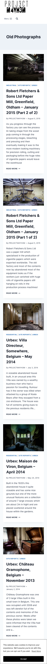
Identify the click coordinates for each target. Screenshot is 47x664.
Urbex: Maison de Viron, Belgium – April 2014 (21, 466)
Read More (36, 651)
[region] (23, 651)
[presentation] (23, 67)
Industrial (11, 85)
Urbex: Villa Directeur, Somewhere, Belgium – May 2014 (19, 351)
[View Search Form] (17, 18)
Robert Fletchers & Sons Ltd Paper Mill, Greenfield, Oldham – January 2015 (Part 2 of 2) (23, 102)
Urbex (34, 85)
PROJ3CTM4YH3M (17, 118)
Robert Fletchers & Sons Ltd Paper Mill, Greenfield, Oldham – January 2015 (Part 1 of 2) (23, 226)
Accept (23, 659)
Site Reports (24, 85)
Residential (11, 335)
